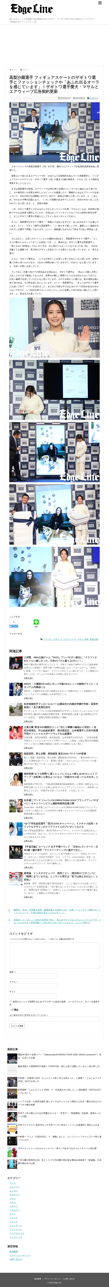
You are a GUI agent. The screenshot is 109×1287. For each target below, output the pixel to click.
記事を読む (28, 678)
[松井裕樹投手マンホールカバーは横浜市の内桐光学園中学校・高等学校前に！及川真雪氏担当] (16, 709)
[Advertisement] (54, 45)
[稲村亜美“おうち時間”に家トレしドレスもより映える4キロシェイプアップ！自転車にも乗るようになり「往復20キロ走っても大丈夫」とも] (16, 779)
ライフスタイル (16, 1233)
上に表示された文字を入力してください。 (29, 1015)
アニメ (12, 1183)
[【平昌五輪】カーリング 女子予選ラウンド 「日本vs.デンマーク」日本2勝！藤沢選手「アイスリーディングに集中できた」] (16, 852)
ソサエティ (14, 1210)
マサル (80, 639)
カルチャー (14, 1195)
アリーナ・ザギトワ (52, 639)
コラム (12, 1202)
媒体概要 (13, 1251)
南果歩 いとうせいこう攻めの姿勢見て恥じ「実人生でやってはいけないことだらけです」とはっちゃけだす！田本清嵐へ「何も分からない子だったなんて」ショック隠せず (57, 921)
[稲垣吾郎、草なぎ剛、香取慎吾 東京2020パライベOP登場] (16, 759)
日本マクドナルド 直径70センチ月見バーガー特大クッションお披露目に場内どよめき (59, 1125)
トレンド (13, 1222)
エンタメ (13, 1191)
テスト (12, 1214)
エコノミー (14, 1187)
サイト (12, 992)
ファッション (15, 1229)
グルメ (12, 1198)
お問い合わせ (15, 1259)
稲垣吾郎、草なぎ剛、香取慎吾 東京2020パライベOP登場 (55, 753)
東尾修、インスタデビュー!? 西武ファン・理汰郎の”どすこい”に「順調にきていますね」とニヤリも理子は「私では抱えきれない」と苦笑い (61, 876)
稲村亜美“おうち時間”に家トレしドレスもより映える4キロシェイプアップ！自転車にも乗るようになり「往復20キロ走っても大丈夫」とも (61, 777)
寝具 (86, 639)
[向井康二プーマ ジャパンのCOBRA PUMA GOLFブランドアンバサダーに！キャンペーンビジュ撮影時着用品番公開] (16, 805)
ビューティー (15, 1225)
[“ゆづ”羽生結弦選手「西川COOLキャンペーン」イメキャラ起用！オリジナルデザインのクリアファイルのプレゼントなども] (16, 829)
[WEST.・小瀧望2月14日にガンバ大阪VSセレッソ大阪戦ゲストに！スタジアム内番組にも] (16, 689)
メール (13, 982)
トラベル (13, 1218)
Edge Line (57, 1283)
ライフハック (15, 1237)
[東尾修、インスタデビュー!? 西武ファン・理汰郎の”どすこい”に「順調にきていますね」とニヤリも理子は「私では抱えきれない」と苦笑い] (16, 878)
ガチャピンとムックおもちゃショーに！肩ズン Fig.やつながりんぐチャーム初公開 (57, 1148)
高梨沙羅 (94, 639)
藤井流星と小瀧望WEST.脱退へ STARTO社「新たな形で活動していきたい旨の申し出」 (60, 1066)
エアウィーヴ (69, 639)
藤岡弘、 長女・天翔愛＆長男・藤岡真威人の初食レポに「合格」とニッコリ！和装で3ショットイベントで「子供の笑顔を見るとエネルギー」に (57, 911)
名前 (12, 972)
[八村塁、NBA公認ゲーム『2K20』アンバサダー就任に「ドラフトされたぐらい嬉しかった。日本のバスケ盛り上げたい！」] (16, 663)
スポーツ (94, 98)
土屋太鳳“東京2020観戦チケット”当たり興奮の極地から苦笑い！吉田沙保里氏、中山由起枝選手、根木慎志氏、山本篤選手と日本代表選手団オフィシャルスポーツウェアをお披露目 (61, 730)
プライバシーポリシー (20, 1255)
